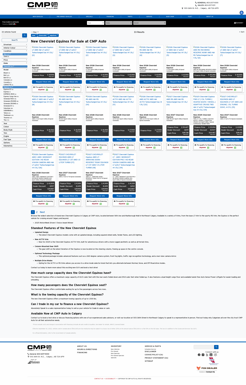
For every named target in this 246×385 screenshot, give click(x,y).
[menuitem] (15, 54)
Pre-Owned (114, 351)
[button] (242, 13)
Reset (14, 40)
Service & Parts (153, 346)
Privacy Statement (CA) (156, 358)
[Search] (24, 35)
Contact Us (98, 378)
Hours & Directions (87, 349)
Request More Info (43, 82)
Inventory (116, 346)
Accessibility (110, 378)
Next (42, 212)
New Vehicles (115, 349)
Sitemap (149, 361)
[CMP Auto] (42, 5)
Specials (113, 357)
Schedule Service (150, 349)
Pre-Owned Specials (117, 355)
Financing (82, 353)
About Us (82, 346)
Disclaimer (150, 351)
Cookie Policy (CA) (154, 355)
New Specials (115, 353)
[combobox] (96, 23)
